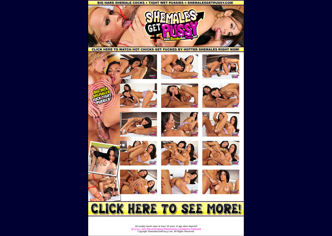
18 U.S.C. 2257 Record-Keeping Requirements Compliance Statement (166, 229)
